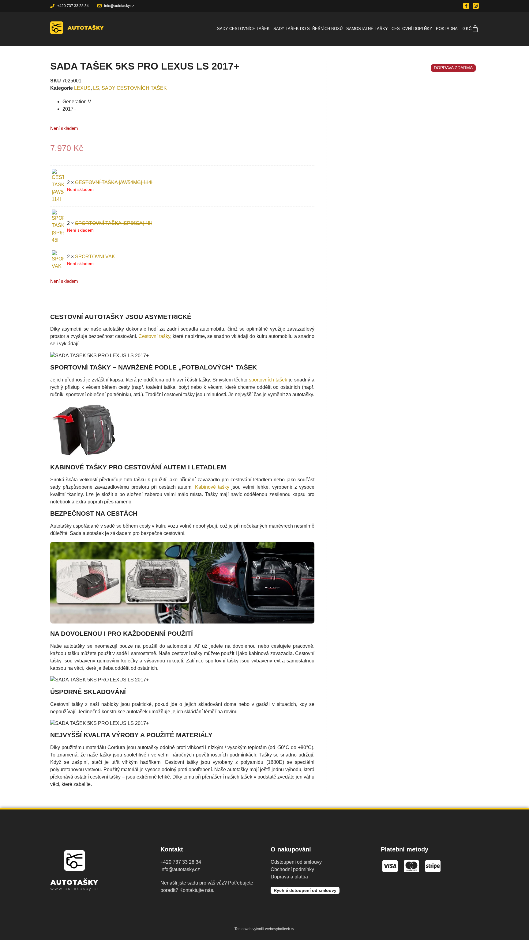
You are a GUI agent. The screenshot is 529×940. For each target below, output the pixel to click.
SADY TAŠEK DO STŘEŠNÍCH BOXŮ (308, 28)
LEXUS (82, 88)
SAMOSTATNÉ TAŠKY (367, 28)
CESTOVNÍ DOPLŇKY (412, 28)
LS (96, 88)
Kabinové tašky (212, 487)
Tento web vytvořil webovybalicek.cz (264, 929)
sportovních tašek (268, 379)
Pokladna (447, 28)
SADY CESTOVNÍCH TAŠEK (243, 28)
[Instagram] (476, 6)
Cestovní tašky (154, 336)
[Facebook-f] (466, 6)
